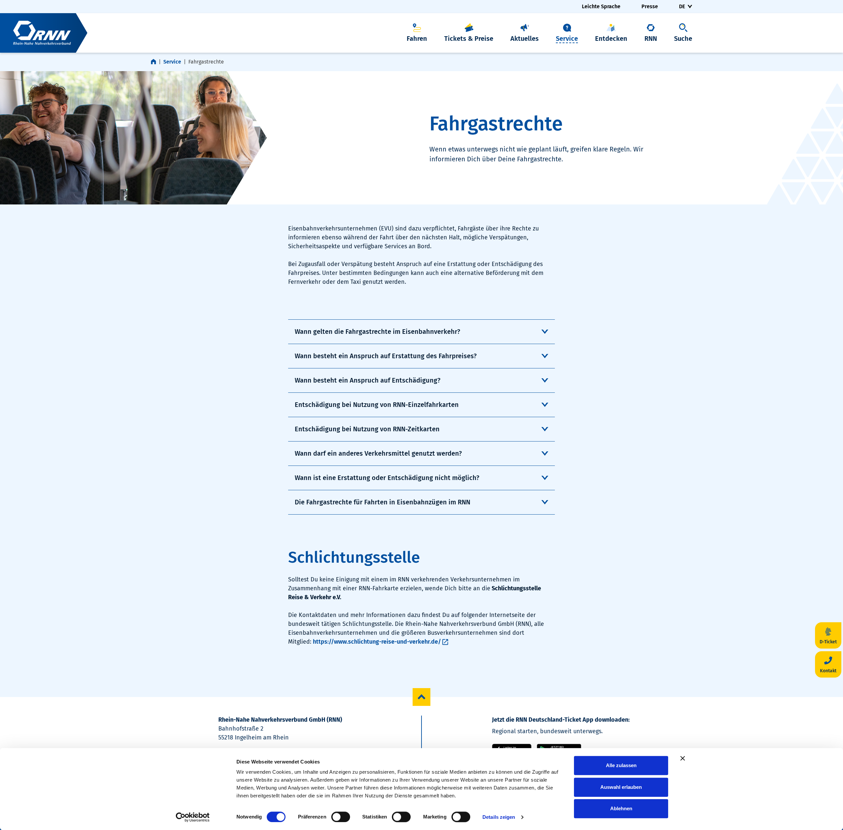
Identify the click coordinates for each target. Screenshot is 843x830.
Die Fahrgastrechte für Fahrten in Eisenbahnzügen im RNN (382, 502)
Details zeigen (498, 817)
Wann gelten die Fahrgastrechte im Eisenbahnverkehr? (377, 331)
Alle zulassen (621, 765)
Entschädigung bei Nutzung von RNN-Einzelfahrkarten (377, 405)
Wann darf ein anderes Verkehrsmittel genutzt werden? (378, 453)
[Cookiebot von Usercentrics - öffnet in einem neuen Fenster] (193, 817)
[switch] (340, 817)
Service (172, 62)
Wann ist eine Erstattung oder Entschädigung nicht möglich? (387, 478)
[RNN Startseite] (43, 33)
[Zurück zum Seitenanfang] (421, 697)
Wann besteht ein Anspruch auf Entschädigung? (367, 380)
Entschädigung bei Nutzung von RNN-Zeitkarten (367, 429)
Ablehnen (621, 808)
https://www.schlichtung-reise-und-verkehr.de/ (377, 641)
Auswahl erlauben (621, 787)
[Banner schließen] (682, 758)
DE (682, 6)
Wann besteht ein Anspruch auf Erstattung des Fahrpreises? (385, 356)
